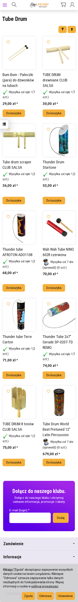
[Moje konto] (73, 5)
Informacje (12, 557)
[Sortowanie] (72, 29)
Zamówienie (13, 543)
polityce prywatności (44, 586)
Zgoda (28, 596)
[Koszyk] (63, 5)
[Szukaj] (14, 5)
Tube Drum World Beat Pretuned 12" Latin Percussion (56, 429)
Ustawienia (65, 596)
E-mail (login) (18, 510)
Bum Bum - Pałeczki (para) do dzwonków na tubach (18, 80)
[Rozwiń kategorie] (5, 5)
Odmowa (45, 596)
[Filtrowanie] (62, 29)
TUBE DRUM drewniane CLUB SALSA (55, 80)
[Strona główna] (39, 5)
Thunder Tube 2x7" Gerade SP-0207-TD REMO (58, 342)
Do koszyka (13, 113)
